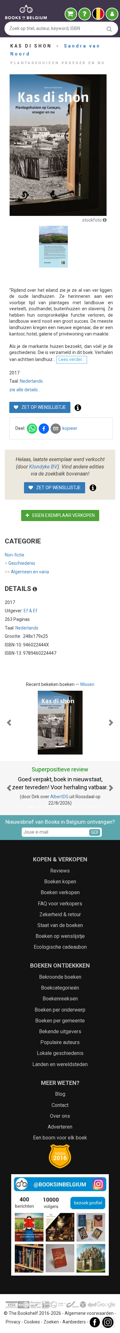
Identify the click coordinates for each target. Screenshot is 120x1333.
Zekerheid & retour (60, 914)
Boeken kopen (60, 882)
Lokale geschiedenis (60, 1053)
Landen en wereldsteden (60, 1064)
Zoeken (51, 1321)
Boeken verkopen (60, 892)
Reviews (60, 871)
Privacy (13, 1321)
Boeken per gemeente (60, 1021)
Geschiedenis (20, 563)
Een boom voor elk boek (60, 1138)
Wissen (87, 684)
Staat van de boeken (60, 925)
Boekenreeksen (60, 999)
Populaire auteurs (60, 1042)
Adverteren (60, 1127)
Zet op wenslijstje (43, 407)
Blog (60, 1094)
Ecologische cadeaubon (60, 947)
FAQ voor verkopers (60, 904)
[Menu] (112, 14)
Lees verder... (72, 359)
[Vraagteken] (84, 14)
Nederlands (31, 381)
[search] (109, 29)
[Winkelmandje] (71, 14)
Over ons (60, 1116)
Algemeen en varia (27, 571)
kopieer (69, 428)
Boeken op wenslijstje (60, 936)
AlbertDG (59, 796)
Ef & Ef (30, 610)
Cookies (32, 1321)
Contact (60, 1105)
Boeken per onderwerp (60, 1010)
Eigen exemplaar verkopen (63, 515)
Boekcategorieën (60, 988)
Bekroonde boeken (60, 977)
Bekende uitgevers (60, 1031)
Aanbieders (74, 1321)
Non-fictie (14, 554)
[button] (9, 723)
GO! (94, 832)
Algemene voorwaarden (89, 1313)
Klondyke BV (43, 467)
